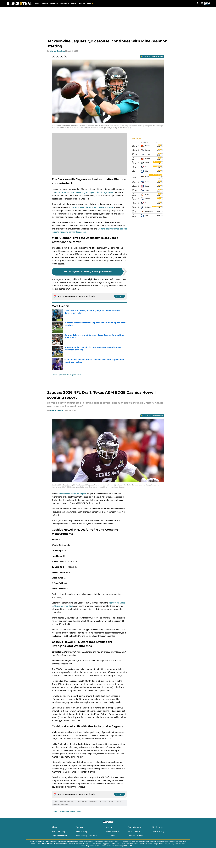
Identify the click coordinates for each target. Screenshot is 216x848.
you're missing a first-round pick (71, 494)
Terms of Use (134, 831)
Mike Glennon (61, 192)
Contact (109, 827)
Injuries (82, 3)
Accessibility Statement (86, 835)
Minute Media (40, 842)
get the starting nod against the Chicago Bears (92, 192)
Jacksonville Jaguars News (70, 375)
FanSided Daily (58, 831)
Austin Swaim (56, 410)
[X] (202, 3)
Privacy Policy (112, 831)
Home (54, 375)
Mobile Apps (157, 827)
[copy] (65, 56)
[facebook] (197, 3)
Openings (80, 827)
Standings (64, 3)
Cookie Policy (158, 831)
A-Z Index (110, 835)
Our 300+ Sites (134, 827)
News (37, 3)
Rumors (44, 3)
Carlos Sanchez (57, 51)
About (54, 827)
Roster (73, 3)
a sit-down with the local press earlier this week (92, 207)
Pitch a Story (81, 831)
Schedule (54, 3)
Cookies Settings (135, 835)
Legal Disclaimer (59, 835)
